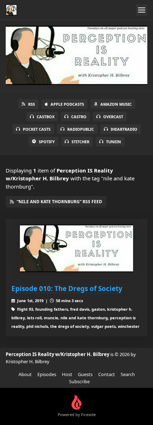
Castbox (45, 116)
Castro (78, 116)
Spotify (47, 141)
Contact (106, 374)
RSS (31, 104)
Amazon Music (116, 104)
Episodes (46, 374)
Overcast (113, 116)
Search (128, 374)
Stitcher (80, 141)
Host (67, 374)
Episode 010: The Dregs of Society (66, 288)
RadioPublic (80, 129)
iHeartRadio (124, 129)
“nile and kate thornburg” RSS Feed (59, 202)
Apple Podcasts (67, 104)
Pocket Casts (37, 129)
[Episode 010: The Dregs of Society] (76, 248)
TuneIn (113, 141)
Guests (85, 374)
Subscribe (79, 381)
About (25, 374)
